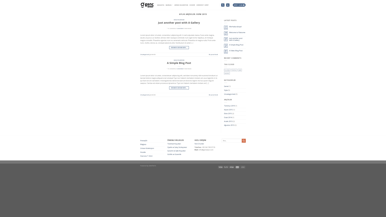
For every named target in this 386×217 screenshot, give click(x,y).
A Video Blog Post (236, 51)
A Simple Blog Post (179, 63)
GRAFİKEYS (152, 166)
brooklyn (227, 70)
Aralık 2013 (228, 121)
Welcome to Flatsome (237, 32)
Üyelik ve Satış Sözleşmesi (177, 147)
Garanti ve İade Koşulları (176, 151)
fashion (234, 70)
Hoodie (192, 5)
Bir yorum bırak (213, 54)
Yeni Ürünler (199, 144)
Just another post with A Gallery (179, 22)
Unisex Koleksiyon (181, 5)
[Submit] (244, 141)
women (227, 73)
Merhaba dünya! (235, 27)
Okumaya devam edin (179, 47)
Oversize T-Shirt (202, 5)
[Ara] (222, 5)
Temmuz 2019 (229, 106)
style (239, 70)
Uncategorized (179, 19)
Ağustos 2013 (229, 125)
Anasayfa (160, 5)
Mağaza (169, 5)
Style (226, 90)
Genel (226, 86)
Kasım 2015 (228, 110)
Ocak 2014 (228, 117)
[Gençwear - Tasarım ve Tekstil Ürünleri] (147, 5)
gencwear (180, 28)
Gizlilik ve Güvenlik (174, 154)
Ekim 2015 (228, 113)
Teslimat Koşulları (174, 144)
